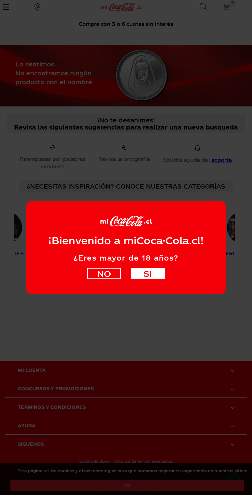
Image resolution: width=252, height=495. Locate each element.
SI (148, 273)
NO (104, 273)
